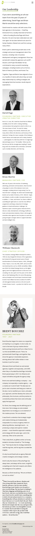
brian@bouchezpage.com (18, 523)
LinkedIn (4, 526)
